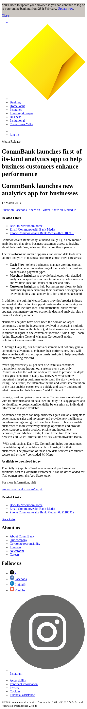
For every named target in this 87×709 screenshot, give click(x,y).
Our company (18, 540)
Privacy (14, 687)
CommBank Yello (21, 124)
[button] (47, 22)
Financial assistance (22, 695)
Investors (15, 547)
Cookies (15, 691)
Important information (24, 684)
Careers (14, 554)
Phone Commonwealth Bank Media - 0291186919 (42, 233)
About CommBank (22, 536)
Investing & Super (21, 113)
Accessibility (18, 680)
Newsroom (17, 551)
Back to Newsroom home (26, 226)
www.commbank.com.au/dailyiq (22, 489)
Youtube (20, 590)
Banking (15, 102)
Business (15, 117)
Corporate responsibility (25, 543)
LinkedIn (20, 584)
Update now (65, 8)
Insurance (16, 109)
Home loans (17, 106)
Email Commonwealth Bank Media (32, 229)
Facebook (21, 579)
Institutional (17, 120)
